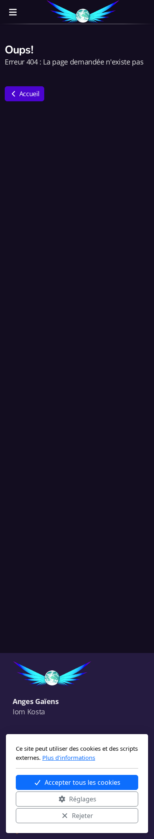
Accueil (28, 93)
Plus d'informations (68, 757)
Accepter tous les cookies (82, 782)
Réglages (82, 799)
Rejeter (82, 815)
